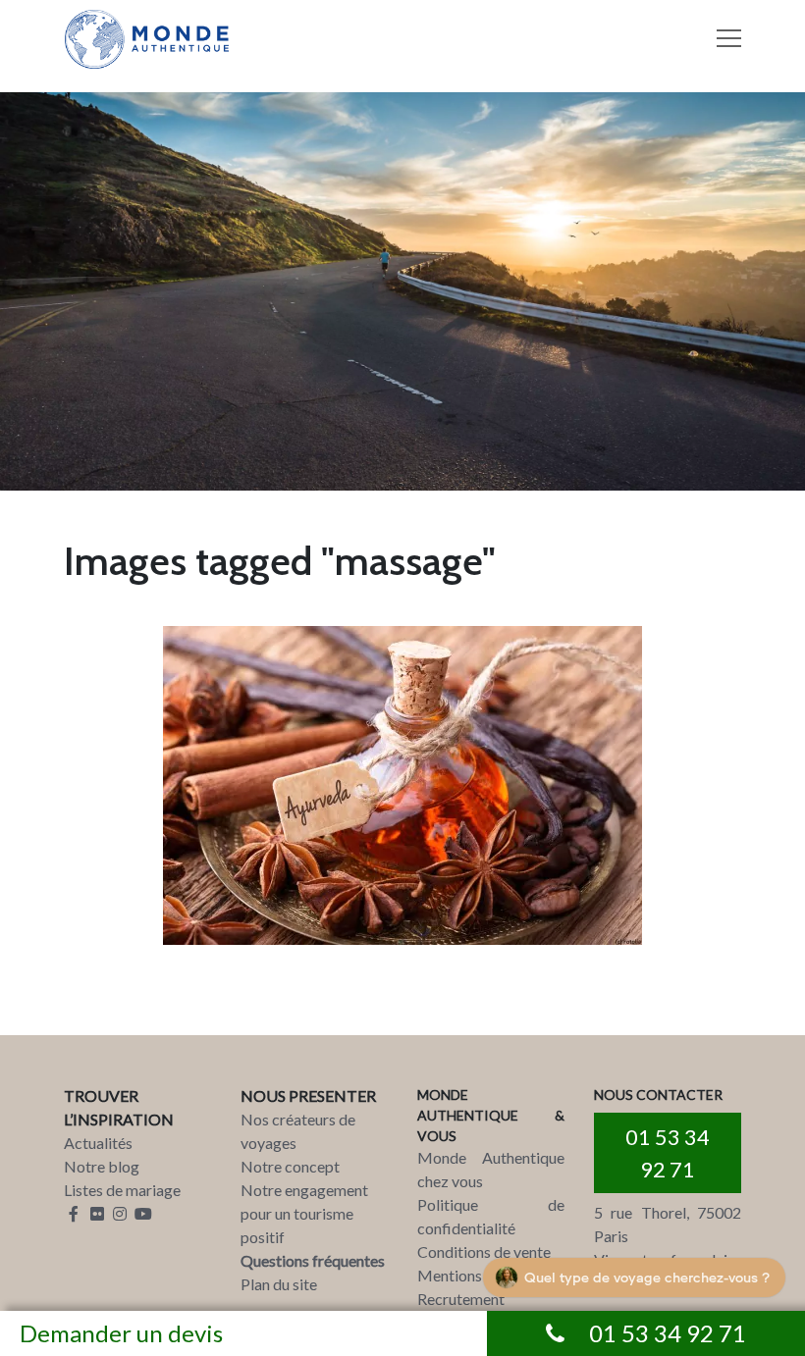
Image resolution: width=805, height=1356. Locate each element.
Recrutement (461, 1298)
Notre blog (101, 1166)
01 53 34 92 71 (667, 1152)
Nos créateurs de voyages (298, 1131)
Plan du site (279, 1284)
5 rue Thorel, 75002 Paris (667, 1224)
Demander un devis (121, 1333)
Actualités (98, 1142)
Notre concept (290, 1166)
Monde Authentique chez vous (490, 1169)
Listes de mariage (122, 1189)
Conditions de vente (484, 1251)
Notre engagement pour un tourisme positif (304, 1213)
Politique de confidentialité (490, 1216)
